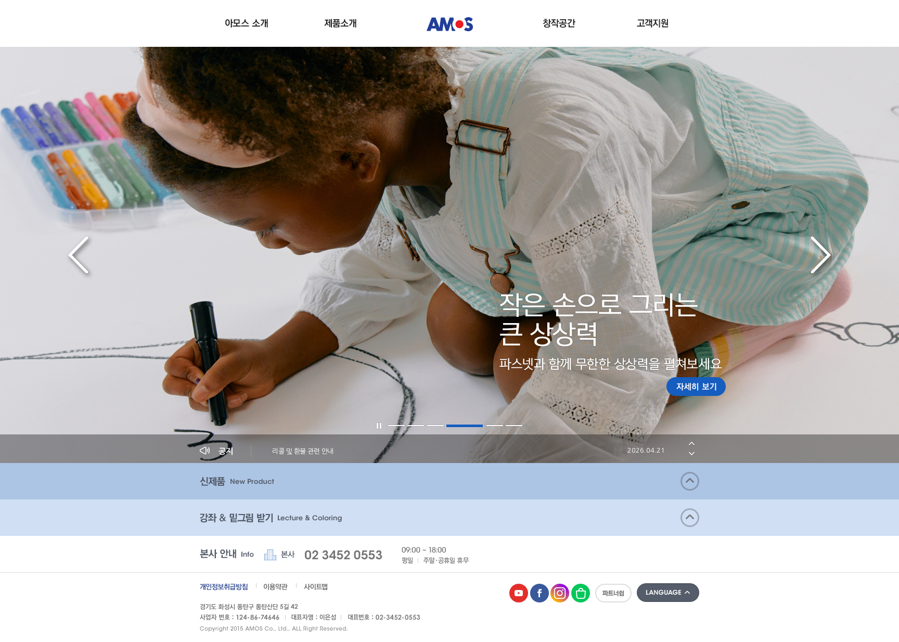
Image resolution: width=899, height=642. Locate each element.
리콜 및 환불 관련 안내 (468, 451)
